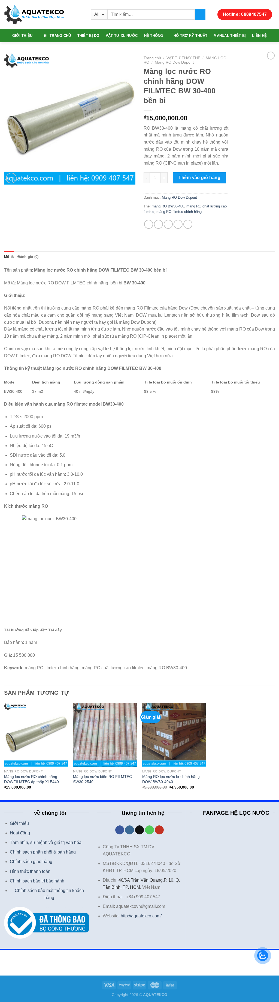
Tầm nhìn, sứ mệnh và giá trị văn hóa (45, 842)
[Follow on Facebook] (119, 830)
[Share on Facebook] (148, 224)
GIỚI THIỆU (22, 36)
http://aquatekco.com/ (141, 916)
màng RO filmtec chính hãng (179, 212)
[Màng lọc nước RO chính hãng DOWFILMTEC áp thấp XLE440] (36, 735)
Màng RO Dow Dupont (174, 62)
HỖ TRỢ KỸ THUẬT (190, 36)
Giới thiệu (19, 823)
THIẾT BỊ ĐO (88, 36)
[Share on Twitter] (158, 224)
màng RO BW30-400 (168, 206)
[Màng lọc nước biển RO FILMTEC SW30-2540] (105, 735)
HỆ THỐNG (153, 36)
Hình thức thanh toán (30, 871)
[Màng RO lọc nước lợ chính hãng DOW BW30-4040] (174, 735)
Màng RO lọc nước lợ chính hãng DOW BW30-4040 (171, 779)
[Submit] (200, 14)
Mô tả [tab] (9, 257)
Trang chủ (152, 58)
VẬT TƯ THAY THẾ (183, 58)
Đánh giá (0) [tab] (27, 257)
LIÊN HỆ (259, 36)
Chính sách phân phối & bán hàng (43, 852)
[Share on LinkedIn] (187, 224)
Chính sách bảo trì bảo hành (37, 881)
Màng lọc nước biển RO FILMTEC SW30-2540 (102, 779)
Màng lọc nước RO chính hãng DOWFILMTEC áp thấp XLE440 (31, 779)
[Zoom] (11, 178)
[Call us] (149, 830)
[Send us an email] (139, 830)
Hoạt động (20, 833)
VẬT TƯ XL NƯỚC (122, 36)
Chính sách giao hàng (31, 861)
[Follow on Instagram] (129, 830)
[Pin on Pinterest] (178, 224)
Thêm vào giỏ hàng (199, 177)
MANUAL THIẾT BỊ (230, 36)
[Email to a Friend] (168, 224)
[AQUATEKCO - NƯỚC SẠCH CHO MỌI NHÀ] (43, 15)
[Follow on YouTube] (159, 830)
